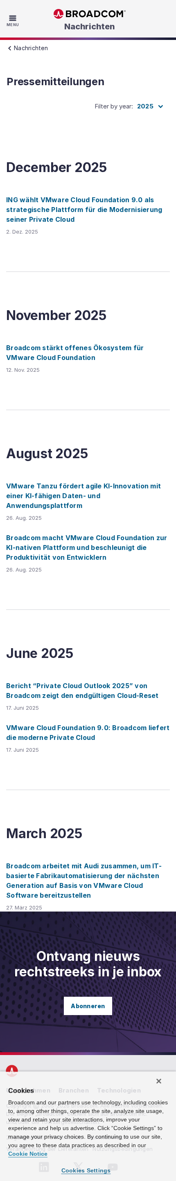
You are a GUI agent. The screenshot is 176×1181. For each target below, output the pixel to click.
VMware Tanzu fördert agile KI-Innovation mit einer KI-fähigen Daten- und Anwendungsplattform (83, 496)
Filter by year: (114, 106)
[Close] (158, 1081)
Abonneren (88, 1005)
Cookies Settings (86, 1170)
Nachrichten (89, 26)
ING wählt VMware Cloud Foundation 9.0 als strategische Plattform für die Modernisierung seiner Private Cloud (84, 209)
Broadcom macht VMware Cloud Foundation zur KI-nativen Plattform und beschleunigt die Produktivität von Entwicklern (86, 547)
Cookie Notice (27, 1153)
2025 (145, 106)
